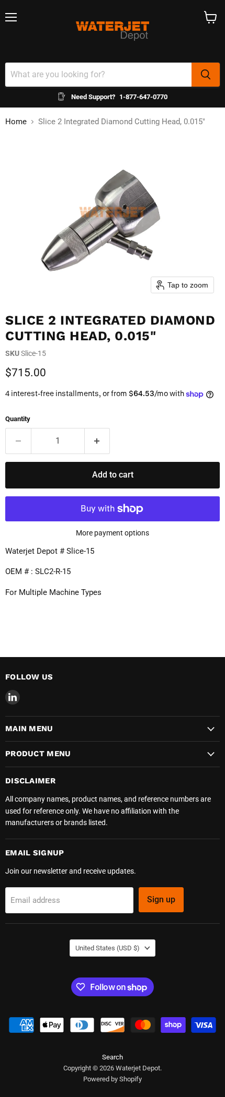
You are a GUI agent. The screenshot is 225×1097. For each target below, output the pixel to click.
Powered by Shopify (112, 1079)
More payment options (112, 533)
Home (16, 121)
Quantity (17, 419)
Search (112, 1057)
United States (107, 948)
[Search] (206, 75)
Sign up (161, 899)
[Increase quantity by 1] (97, 441)
